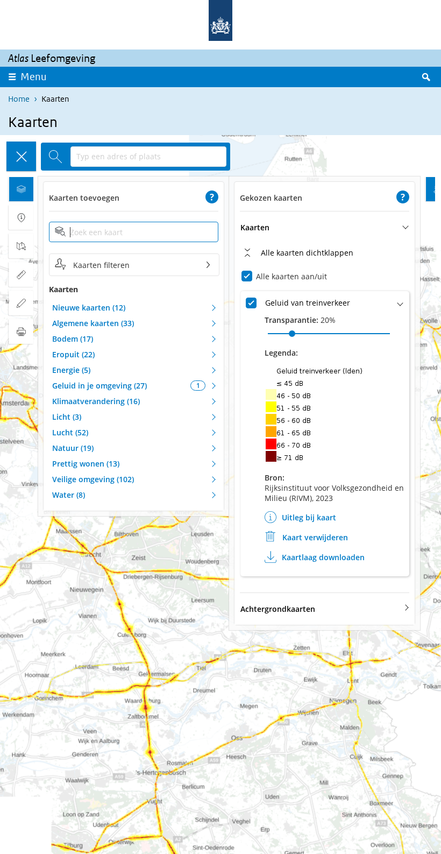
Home (19, 99)
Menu (33, 76)
